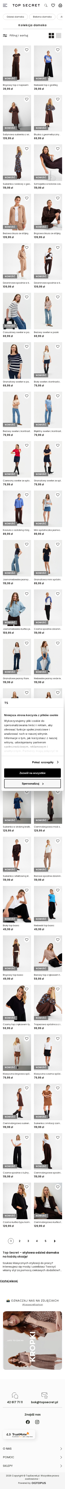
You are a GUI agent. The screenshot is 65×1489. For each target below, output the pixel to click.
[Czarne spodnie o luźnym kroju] (17, 1151)
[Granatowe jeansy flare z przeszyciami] (17, 657)
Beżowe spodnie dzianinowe (48, 876)
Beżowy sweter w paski (46, 332)
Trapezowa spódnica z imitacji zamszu (48, 1024)
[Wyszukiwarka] (45, 5)
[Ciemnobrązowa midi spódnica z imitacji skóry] (48, 805)
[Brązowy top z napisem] (17, 64)
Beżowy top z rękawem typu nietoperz (48, 974)
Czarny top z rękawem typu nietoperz (17, 1024)
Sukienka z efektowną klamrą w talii (17, 876)
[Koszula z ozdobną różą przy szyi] (17, 509)
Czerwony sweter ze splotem (17, 480)
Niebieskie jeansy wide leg (48, 678)
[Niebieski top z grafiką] (48, 64)
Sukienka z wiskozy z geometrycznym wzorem (17, 183)
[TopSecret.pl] (26, 5)
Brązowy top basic (13, 974)
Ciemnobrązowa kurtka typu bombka (48, 1222)
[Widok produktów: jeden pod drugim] (58, 35)
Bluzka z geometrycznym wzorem (48, 134)
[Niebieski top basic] (48, 904)
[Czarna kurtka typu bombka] (17, 1201)
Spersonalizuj (30, 783)
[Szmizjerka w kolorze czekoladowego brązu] (48, 162)
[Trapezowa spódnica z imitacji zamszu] (48, 1003)
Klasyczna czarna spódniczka (48, 1073)
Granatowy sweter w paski (17, 381)
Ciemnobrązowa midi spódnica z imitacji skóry (48, 826)
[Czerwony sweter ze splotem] (17, 459)
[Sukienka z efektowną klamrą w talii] (17, 855)
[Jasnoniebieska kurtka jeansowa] (17, 607)
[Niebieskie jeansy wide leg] (48, 657)
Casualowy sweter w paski (17, 332)
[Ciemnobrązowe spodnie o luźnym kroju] (48, 1151)
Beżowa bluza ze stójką (15, 233)
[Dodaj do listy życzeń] (26, 50)
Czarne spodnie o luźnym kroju (17, 1172)
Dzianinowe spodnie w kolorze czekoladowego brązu (48, 282)
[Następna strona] (54, 1241)
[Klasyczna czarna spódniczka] (48, 1052)
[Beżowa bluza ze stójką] (17, 212)
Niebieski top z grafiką (46, 85)
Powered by (24, 1483)
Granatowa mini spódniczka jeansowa (48, 579)
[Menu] (6, 5)
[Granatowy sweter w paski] (17, 360)
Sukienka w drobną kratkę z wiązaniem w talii (17, 826)
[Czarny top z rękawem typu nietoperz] (17, 1003)
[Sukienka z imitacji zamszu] (48, 1102)
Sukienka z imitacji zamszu (48, 1123)
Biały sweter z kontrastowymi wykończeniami (48, 381)
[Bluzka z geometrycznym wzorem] (48, 113)
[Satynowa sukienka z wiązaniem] (17, 113)
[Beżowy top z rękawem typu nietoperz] (48, 953)
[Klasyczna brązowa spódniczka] (17, 1052)
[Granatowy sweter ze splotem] (48, 459)
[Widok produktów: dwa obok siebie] (51, 35)
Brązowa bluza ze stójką (47, 233)
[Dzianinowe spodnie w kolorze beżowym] (17, 261)
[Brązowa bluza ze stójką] (48, 212)
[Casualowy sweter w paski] (17, 311)
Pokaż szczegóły (43, 762)
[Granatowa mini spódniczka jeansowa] (48, 558)
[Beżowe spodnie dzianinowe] (48, 855)
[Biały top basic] (17, 904)
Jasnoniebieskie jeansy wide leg (17, 579)
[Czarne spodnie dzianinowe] (48, 607)
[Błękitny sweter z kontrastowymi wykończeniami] (48, 410)
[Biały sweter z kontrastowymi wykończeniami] (48, 360)
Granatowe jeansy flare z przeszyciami (17, 678)
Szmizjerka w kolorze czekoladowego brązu (48, 183)
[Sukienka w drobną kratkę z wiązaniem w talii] (17, 805)
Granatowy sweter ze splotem (48, 480)
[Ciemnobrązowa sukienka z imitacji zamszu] (17, 1102)
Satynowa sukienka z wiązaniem (17, 134)
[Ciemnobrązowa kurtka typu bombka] (48, 1201)
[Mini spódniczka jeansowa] (48, 509)
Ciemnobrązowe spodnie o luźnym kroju (48, 1172)
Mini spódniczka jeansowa (48, 530)
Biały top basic (11, 925)
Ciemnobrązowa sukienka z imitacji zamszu (17, 1123)
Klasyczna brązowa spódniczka (17, 1073)
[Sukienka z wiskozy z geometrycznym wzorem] (17, 162)
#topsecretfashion (32, 1304)
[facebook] (28, 1422)
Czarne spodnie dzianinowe (48, 628)
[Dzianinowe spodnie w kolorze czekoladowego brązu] (48, 261)
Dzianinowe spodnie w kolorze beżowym (17, 282)
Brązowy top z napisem (16, 85)
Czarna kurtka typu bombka (17, 1222)
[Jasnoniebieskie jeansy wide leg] (17, 558)
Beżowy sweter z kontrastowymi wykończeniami (17, 431)
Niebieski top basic (44, 925)
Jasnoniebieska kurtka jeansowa (17, 628)
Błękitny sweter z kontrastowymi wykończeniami (48, 431)
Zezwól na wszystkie (33, 773)
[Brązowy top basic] (17, 953)
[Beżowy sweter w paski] (48, 311)
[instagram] (37, 1422)
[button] (32, 1448)
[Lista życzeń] (53, 5)
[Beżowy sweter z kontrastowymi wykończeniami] (17, 410)
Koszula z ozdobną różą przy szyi (17, 530)
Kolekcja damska (32, 25)
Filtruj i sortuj (19, 35)
